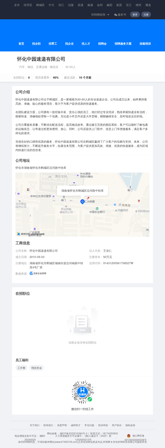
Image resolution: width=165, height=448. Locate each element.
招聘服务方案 (123, 43)
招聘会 (102, 43)
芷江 (129, 5)
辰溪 (80, 5)
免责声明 (62, 425)
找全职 (36, 43)
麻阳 (109, 5)
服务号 (122, 14)
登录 (135, 14)
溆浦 (90, 5)
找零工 (53, 43)
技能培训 (145, 43)
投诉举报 (103, 425)
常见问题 (89, 425)
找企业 (69, 43)
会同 (100, 5)
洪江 (61, 5)
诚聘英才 (75, 425)
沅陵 (71, 5)
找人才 (86, 43)
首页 (21, 43)
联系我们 (48, 425)
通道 (148, 5)
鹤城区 (40, 5)
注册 (146, 14)
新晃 (119, 5)
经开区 (28, 5)
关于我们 (34, 425)
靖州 (138, 5)
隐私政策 (130, 425)
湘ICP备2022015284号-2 (73, 433)
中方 (51, 5)
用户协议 (117, 425)
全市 (17, 5)
